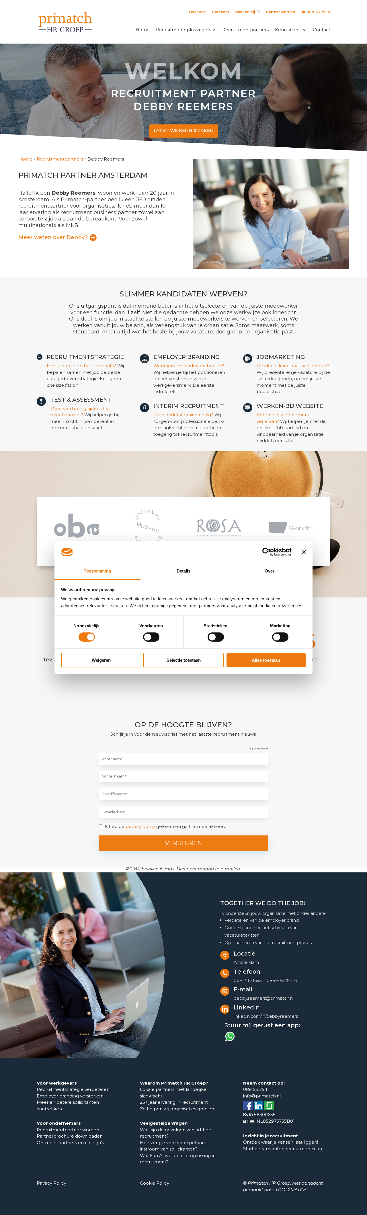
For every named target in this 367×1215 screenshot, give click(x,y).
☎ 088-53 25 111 (315, 12)
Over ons (197, 12)
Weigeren (101, 660)
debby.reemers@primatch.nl (264, 998)
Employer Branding (186, 356)
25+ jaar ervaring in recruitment (174, 1102)
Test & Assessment (81, 399)
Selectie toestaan (184, 660)
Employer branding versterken (70, 1096)
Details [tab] (184, 571)
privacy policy (140, 826)
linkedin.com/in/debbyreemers (266, 1016)
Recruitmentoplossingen (183, 29)
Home (143, 29)
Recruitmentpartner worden (68, 1129)
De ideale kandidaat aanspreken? (293, 365)
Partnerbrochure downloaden (70, 1136)
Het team (220, 12)
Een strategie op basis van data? (81, 365)
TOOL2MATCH (291, 1189)
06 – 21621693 (248, 980)
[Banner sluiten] (304, 552)
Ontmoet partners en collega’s (71, 1142)
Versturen (183, 843)
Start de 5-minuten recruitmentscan (282, 1148)
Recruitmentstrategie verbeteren (73, 1089)
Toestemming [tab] (97, 571)
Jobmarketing (281, 356)
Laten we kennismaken (184, 130)
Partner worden (280, 12)
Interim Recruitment (188, 406)
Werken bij (246, 12)
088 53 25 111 (257, 1089)
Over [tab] (269, 571)
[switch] (151, 637)
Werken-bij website (290, 406)
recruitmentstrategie (85, 356)
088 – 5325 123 (282, 980)
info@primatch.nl (262, 1096)
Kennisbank (288, 29)
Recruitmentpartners (245, 29)
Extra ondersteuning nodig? (183, 414)
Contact (321, 29)
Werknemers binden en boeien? (188, 365)
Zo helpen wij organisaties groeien (177, 1109)
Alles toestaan (266, 660)
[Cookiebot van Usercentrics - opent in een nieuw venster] (266, 552)
